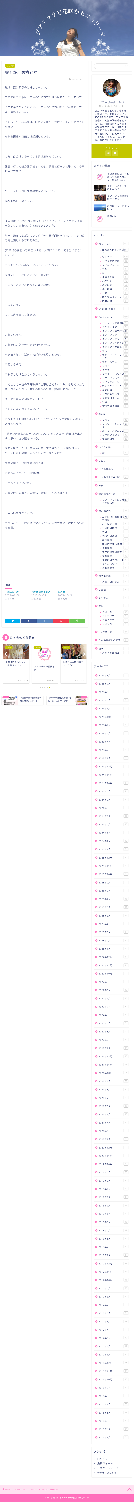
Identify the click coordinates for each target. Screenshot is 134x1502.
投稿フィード (105, 1463)
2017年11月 (113, 1271)
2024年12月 (112, 766)
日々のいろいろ (114, 434)
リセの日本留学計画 (112, 477)
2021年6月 (113, 1106)
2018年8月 (112, 1197)
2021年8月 (113, 1089)
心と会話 (114, 280)
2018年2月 (113, 1247)
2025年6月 (112, 733)
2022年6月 (112, 1006)
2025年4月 (112, 741)
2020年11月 (112, 1155)
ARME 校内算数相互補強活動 (114, 518)
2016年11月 (113, 1371)
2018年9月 (112, 1189)
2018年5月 (113, 1222)
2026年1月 (112, 708)
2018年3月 (113, 1238)
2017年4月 (112, 1329)
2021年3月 (112, 1130)
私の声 (61, 592)
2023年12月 (112, 857)
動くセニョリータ (114, 386)
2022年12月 (112, 957)
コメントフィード (107, 1468)
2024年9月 (112, 791)
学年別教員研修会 (114, 551)
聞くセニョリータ (114, 296)
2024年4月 (113, 824)
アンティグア (114, 327)
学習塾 (112, 589)
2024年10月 (112, 783)
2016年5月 (113, 1420)
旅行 (113, 606)
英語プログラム (114, 397)
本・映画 (114, 288)
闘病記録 (114, 300)
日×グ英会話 (113, 632)
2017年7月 (113, 1305)
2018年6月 (113, 1213)
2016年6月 (113, 1412)
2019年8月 (112, 1180)
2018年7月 (113, 1205)
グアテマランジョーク (114, 339)
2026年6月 (112, 692)
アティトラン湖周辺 (114, 323)
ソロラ (114, 366)
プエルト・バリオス (114, 373)
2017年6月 (112, 1313)
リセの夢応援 (112, 469)
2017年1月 (112, 1354)
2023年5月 (113, 915)
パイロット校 (114, 523)
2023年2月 (112, 940)
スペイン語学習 (114, 260)
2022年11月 (112, 965)
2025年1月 (112, 758)
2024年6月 (112, 807)
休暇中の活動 (114, 535)
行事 (114, 401)
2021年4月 (113, 1122)
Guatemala (113, 317)
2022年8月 (113, 990)
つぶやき (10, 66)
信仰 (114, 268)
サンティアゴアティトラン (114, 356)
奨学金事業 (113, 575)
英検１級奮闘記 (114, 652)
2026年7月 (112, 683)
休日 (114, 531)
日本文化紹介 (114, 563)
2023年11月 (112, 865)
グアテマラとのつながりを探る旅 (114, 501)
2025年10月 (112, 716)
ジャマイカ (114, 616)
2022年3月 (112, 1031)
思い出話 (114, 284)
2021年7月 (113, 1097)
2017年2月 (113, 1346)
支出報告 (112, 597)
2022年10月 (112, 973)
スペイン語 (112, 446)
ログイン (102, 1459)
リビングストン (114, 381)
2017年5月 (113, 1321)
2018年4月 (113, 1230)
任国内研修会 (114, 527)
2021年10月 (113, 1073)
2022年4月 (112, 1023)
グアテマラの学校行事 (114, 331)
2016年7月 (113, 1404)
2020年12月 (112, 1147)
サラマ (114, 350)
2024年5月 (113, 816)
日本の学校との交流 (112, 640)
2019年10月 (112, 1164)
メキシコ (114, 624)
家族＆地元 (114, 276)
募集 (112, 485)
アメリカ (114, 612)
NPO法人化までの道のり (114, 251)
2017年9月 (113, 1288)
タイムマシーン (114, 264)
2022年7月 (113, 998)
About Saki (113, 243)
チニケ (114, 369)
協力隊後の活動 (113, 493)
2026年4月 (112, 700)
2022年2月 (113, 1039)
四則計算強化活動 (114, 543)
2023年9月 (112, 882)
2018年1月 (112, 1255)
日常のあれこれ (114, 393)
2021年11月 (113, 1064)
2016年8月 (113, 1396)
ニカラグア (114, 620)
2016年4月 (113, 1429)
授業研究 (114, 555)
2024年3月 (112, 832)
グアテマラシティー (114, 334)
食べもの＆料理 (114, 406)
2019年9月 (113, 1172)
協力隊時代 (113, 510)
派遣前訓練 (114, 438)
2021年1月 (112, 1139)
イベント (114, 419)
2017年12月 (113, 1263)
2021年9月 (113, 1081)
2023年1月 (112, 948)
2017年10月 (113, 1280)
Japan (113, 413)
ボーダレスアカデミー (114, 430)
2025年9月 (112, 725)
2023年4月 (112, 924)
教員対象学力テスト (114, 559)
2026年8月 (112, 675)
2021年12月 (113, 1056)
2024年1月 (112, 849)
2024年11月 (112, 774)
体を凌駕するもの (41, 592)
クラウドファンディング (114, 425)
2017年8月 (113, 1296)
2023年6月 (113, 907)
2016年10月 (113, 1379)
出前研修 (114, 539)
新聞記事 (114, 389)
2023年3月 (112, 932)
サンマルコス (114, 361)
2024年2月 (113, 841)
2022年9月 (112, 981)
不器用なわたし (13, 592)
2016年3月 (112, 1437)
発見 (114, 292)
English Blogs (112, 308)
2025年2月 (112, 749)
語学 (112, 648)
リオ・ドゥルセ (114, 378)
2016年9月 (113, 1387)
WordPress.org (107, 1472)
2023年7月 (113, 899)
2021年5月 (113, 1114)
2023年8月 (112, 890)
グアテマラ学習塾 (114, 347)
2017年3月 (113, 1338)
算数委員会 (114, 567)
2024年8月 (112, 799)
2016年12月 (113, 1362)
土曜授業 (114, 547)
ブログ (113, 460)
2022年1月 (113, 1048)
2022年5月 (113, 1015)
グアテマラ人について (114, 342)
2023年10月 (112, 874)
